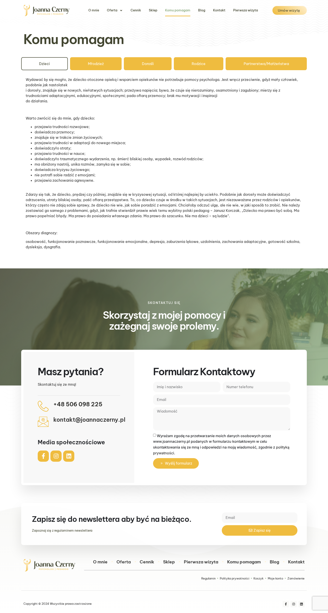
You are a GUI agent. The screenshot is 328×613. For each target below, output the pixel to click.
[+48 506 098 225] (43, 406)
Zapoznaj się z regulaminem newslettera (62, 531)
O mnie (93, 10)
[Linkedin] (68, 456)
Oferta (112, 10)
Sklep (153, 10)
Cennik (136, 10)
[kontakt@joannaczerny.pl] (43, 421)
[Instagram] (56, 456)
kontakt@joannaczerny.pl (89, 419)
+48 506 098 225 (77, 404)
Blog (201, 10)
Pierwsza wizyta (245, 10)
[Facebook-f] (43, 456)
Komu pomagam (177, 10)
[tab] (44, 63)
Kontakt (219, 10)
